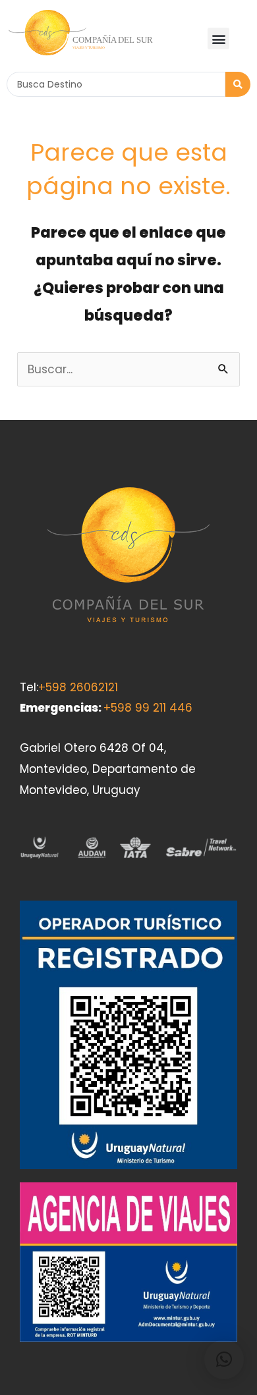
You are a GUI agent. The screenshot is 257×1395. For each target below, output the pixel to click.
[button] (218, 38)
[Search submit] (237, 84)
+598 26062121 (78, 687)
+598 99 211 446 (147, 708)
